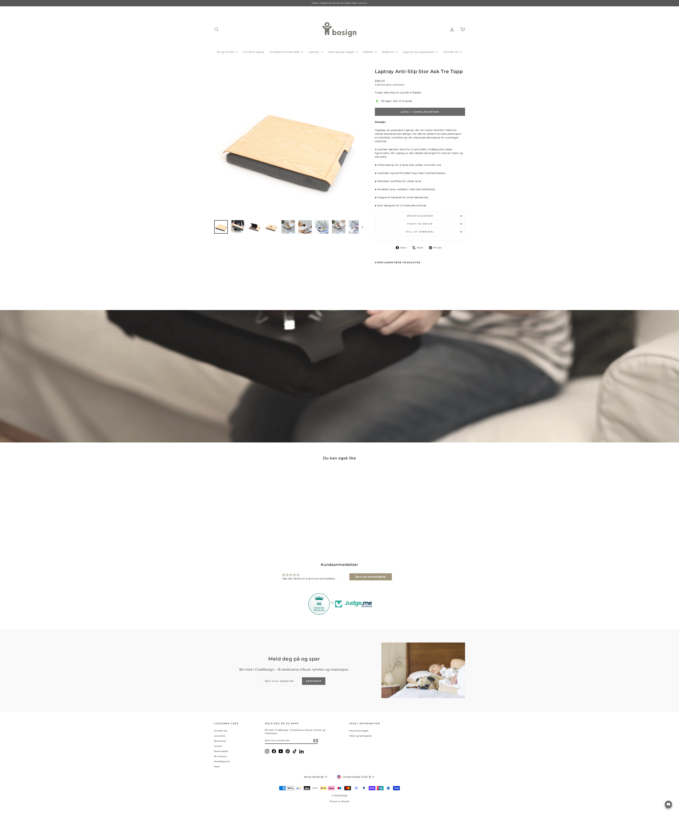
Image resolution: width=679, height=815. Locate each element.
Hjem (217, 766)
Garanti (218, 746)
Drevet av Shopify (339, 801)
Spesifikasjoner (420, 216)
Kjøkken (368, 51)
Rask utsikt (244, 525)
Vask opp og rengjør (341, 51)
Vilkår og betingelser (360, 735)
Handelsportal (222, 761)
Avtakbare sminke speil (285, 51)
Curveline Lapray (253, 51)
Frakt (378, 84)
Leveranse (219, 735)
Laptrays (314, 51)
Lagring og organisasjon (419, 51)
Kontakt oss (451, 51)
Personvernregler (359, 730)
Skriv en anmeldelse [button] (370, 576)
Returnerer (220, 741)
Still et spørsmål (420, 231)
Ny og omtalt (226, 51)
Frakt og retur (420, 223)
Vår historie (220, 756)
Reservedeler (221, 751)
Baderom (388, 51)
